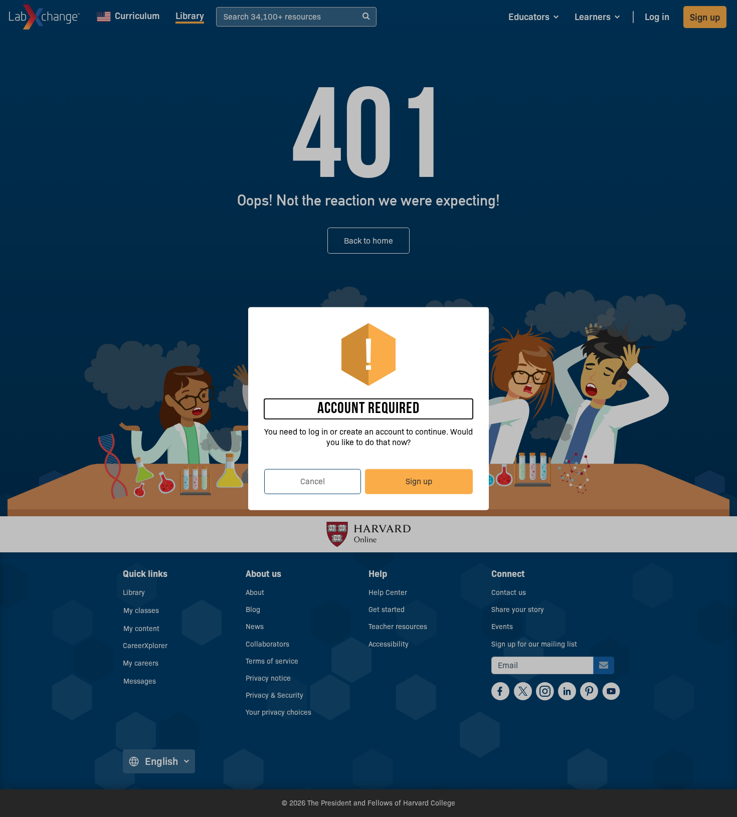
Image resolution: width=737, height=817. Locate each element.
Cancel (312, 481)
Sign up (419, 481)
